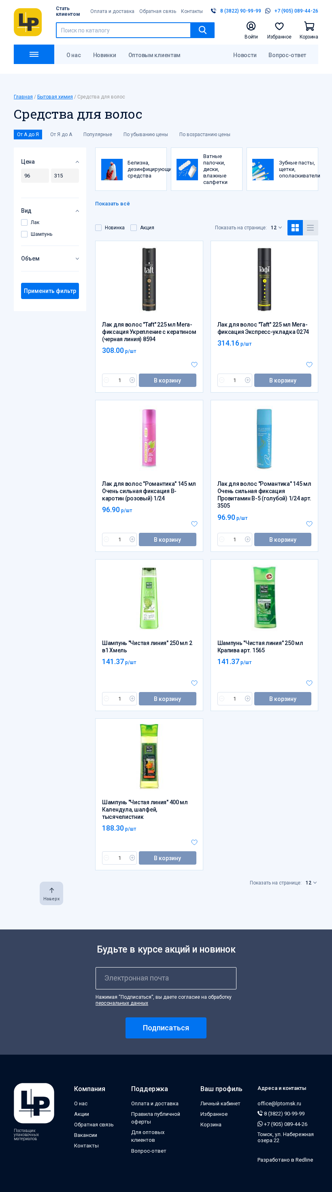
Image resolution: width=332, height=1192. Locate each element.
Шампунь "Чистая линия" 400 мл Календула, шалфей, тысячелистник (145, 809)
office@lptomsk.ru (279, 1103)
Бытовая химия (55, 97)
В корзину (167, 380)
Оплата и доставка (112, 11)
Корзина (210, 1125)
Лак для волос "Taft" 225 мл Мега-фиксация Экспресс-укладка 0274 (263, 328)
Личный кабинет (220, 1103)
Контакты (192, 11)
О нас (73, 55)
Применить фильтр (50, 291)
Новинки (104, 55)
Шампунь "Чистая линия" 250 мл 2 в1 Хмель (147, 647)
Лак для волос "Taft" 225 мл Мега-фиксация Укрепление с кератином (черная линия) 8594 (149, 331)
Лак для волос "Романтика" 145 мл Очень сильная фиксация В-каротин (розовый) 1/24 (149, 491)
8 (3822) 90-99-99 (283, 1114)
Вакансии (85, 1135)
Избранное (214, 1114)
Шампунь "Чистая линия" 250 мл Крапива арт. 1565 (260, 647)
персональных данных (122, 1003)
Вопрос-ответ (287, 55)
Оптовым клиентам (154, 55)
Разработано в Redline (285, 1160)
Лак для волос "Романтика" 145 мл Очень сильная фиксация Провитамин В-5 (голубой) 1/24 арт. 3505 (264, 495)
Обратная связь (157, 11)
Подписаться (166, 1027)
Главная (23, 97)
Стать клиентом (68, 11)
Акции (81, 1114)
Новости (244, 55)
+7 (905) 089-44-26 (285, 1124)
